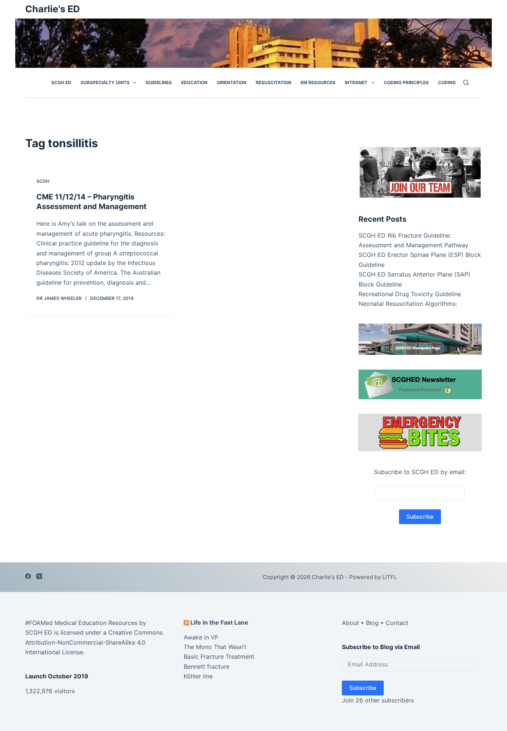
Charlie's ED (52, 8)
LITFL (389, 576)
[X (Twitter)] (39, 576)
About (350, 622)
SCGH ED (61, 82)
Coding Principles (406, 82)
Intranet (356, 82)
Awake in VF (201, 637)
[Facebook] (28, 576)
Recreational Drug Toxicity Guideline (410, 294)
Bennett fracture (206, 666)
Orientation (231, 82)
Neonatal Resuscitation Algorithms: (408, 303)
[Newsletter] (420, 171)
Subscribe (362, 687)
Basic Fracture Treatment (219, 656)
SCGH (42, 181)
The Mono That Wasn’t (215, 647)
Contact (397, 622)
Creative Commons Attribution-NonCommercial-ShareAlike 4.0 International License (94, 642)
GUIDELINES (158, 82)
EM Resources (318, 82)
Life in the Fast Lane (219, 622)
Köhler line (198, 676)
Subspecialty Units (105, 82)
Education (194, 82)
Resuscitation (273, 82)
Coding (447, 82)
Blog (372, 622)
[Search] (466, 82)
